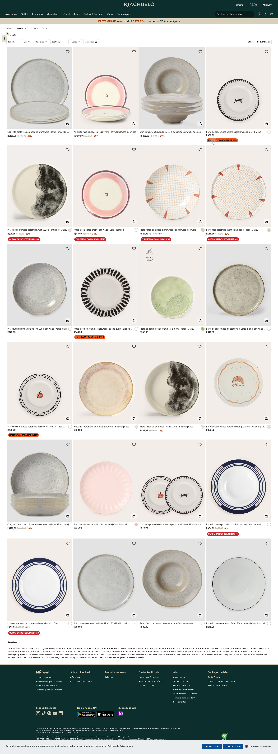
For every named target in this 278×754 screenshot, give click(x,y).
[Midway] (267, 5)
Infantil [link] (66, 13)
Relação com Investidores (81, 681)
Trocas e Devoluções (181, 681)
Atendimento (179, 677)
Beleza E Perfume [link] (93, 13)
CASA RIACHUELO (22, 28)
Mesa (36, 28)
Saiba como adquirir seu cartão (49, 681)
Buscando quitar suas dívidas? (49, 689)
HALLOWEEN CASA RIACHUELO (222, 140)
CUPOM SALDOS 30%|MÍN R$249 (24, 239)
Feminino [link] (37, 13)
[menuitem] (11, 14)
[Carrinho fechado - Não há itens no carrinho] (271, 14)
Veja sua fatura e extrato (46, 685)
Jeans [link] (77, 13)
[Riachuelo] (139, 5)
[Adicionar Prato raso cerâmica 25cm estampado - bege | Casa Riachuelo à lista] (267, 149)
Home (9, 28)
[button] (258, 746)
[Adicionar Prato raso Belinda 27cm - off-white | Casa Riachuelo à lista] (134, 149)
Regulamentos (179, 702)
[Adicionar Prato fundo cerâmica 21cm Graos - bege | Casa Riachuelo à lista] (200, 149)
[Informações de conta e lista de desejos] (265, 14)
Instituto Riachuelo (147, 685)
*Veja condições (170, 21)
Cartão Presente (215, 677)
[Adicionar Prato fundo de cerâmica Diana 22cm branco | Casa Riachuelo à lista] (267, 543)
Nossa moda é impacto (148, 677)
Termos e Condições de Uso (184, 698)
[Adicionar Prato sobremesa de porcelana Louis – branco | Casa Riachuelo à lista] (68, 543)
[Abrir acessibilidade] (4, 38)
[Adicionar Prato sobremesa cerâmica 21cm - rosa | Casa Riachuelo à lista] (134, 444)
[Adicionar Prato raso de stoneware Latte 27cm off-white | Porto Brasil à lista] (134, 543)
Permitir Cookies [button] (212, 746)
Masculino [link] (52, 13)
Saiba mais (109, 677)
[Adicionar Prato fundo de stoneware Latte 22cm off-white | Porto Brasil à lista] (68, 248)
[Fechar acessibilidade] (7, 33)
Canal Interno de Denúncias (185, 693)
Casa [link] (110, 13)
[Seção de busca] (234, 14)
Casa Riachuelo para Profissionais (222, 681)
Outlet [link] (24, 13)
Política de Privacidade (120, 745)
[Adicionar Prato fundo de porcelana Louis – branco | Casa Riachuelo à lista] (267, 444)
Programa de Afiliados (217, 685)
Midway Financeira (44, 677)
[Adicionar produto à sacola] (67, 123)
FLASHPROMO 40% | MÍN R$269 (156, 239)
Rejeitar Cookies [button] (233, 746)
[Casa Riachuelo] (253, 5)
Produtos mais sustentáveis (150, 681)
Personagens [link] (124, 13)
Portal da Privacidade (182, 685)
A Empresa (75, 677)
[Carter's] (239, 5)
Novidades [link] (11, 13)
